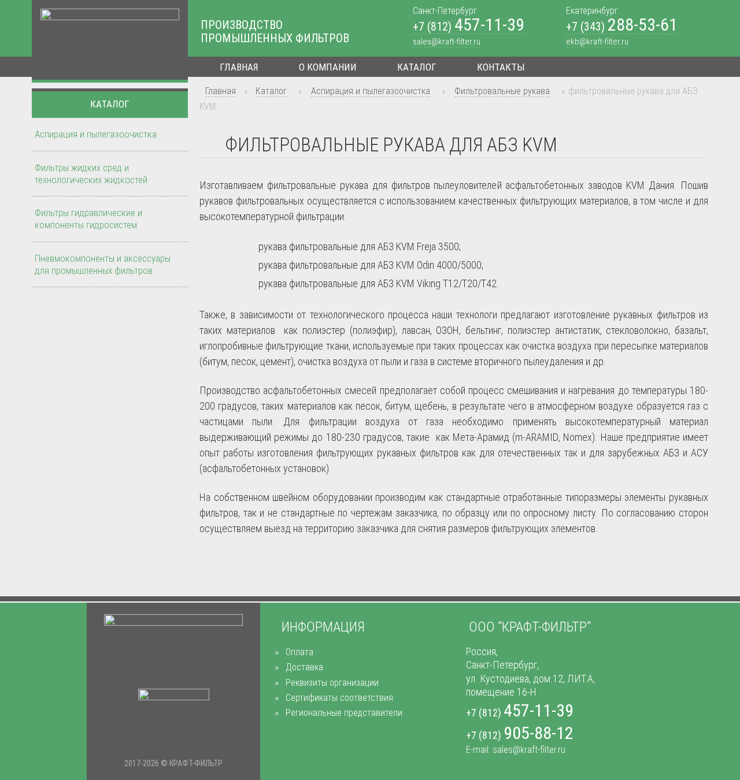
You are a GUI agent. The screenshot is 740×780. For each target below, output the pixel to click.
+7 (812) (468, 27)
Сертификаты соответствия (339, 697)
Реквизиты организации (332, 682)
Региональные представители (344, 712)
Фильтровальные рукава (502, 91)
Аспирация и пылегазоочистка (370, 91)
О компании (328, 67)
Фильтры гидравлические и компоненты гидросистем (88, 219)
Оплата (299, 652)
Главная (239, 67)
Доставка (304, 667)
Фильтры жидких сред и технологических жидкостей (91, 173)
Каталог (416, 67)
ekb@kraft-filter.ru (597, 41)
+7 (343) (622, 27)
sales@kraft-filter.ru (446, 41)
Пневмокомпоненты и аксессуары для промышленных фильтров (103, 264)
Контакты (501, 67)
